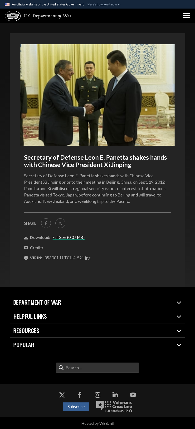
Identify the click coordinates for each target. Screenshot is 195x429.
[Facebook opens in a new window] (80, 395)
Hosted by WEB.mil (97, 423)
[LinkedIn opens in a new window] (115, 395)
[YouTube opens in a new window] (133, 395)
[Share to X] (60, 223)
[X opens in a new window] (62, 395)
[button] (186, 15)
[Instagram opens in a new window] (97, 395)
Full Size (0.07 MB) (69, 237)
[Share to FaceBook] (46, 223)
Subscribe (76, 406)
